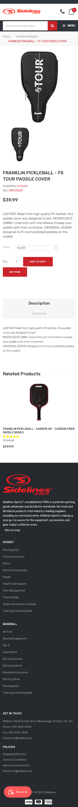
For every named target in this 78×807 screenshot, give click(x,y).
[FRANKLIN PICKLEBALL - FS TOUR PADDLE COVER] (20, 144)
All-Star (7, 631)
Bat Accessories (13, 659)
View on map (12, 530)
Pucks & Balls (11, 597)
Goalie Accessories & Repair (20, 604)
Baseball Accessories (15, 672)
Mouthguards (11, 550)
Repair (7, 577)
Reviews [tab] (39, 313)
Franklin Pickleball (26, 36)
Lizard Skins (10, 652)
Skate (6, 563)
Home (6, 36)
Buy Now (14, 272)
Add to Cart (38, 261)
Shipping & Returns (14, 754)
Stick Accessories (14, 556)
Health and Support (15, 583)
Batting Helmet (12, 665)
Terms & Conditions (15, 759)
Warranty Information (16, 765)
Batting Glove (11, 679)
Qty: (5, 261)
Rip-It (6, 645)
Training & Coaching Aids (18, 611)
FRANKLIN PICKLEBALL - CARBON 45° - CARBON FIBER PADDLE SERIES (39, 430)
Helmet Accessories (15, 570)
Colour (6, 247)
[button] (11, 436)
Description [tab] (39, 303)
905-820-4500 (21, 727)
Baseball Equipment (15, 638)
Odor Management (14, 590)
